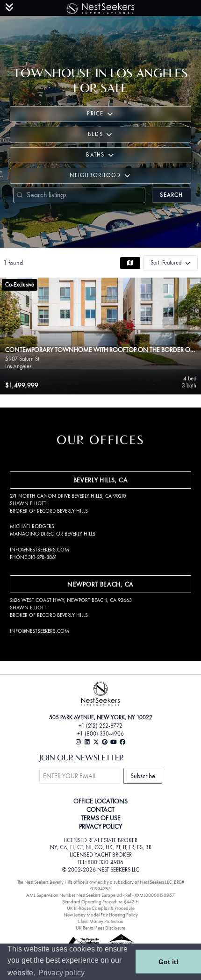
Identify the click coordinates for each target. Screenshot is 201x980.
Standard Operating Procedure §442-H (100, 902)
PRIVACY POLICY (100, 826)
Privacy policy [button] (61, 973)
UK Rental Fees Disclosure (100, 928)
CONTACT (100, 809)
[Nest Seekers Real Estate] (100, 7)
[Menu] (9, 7)
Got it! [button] (168, 962)
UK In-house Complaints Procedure (101, 908)
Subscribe (142, 776)
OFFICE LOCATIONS (100, 801)
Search (171, 195)
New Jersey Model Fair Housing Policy (101, 915)
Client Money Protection (100, 921)
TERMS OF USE (101, 818)
